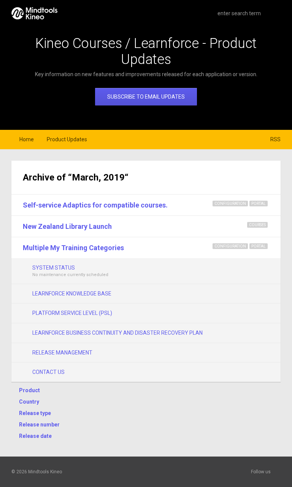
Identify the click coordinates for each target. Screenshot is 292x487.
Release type (35, 413)
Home (26, 139)
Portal (258, 203)
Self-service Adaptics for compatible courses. (95, 205)
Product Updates (67, 139)
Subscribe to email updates (146, 97)
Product (29, 390)
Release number (39, 425)
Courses (257, 225)
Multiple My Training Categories (73, 248)
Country (29, 402)
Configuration (230, 203)
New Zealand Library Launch (67, 226)
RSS (275, 139)
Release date (35, 436)
